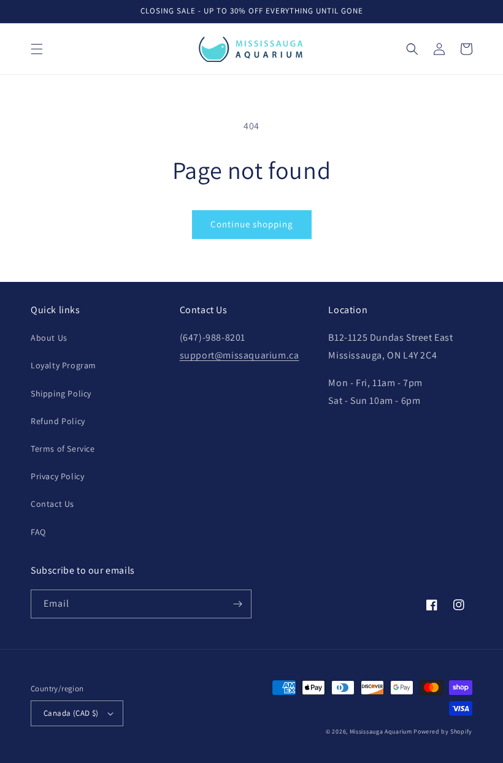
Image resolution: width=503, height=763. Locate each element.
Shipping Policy (61, 393)
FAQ (38, 531)
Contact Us (52, 503)
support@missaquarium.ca (239, 355)
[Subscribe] (237, 604)
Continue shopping (251, 224)
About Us (49, 337)
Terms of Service (63, 448)
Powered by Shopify (442, 731)
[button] (36, 49)
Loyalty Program (63, 365)
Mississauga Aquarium (381, 731)
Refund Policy (58, 421)
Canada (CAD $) (71, 713)
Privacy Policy (57, 476)
